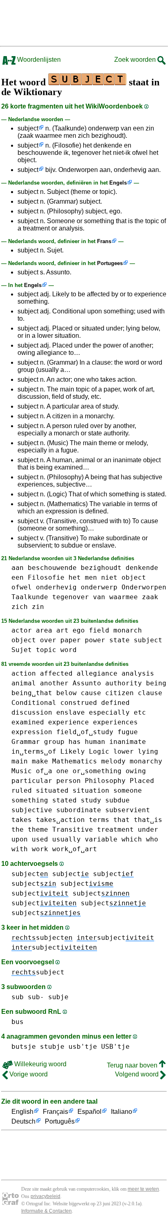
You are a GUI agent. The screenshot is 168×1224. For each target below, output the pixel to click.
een (17, 577)
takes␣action (60, 820)
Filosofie (46, 577)
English (22, 1111)
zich (19, 607)
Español (89, 1111)
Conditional (33, 703)
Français (55, 1111)
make (40, 761)
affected (56, 673)
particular (31, 781)
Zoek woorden (135, 59)
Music (21, 771)
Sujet (21, 650)
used (40, 839)
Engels (118, 183)
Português (60, 1121)
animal (23, 683)
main (19, 761)
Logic (99, 751)
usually (66, 839)
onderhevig (56, 587)
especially (109, 712)
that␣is (148, 820)
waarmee (123, 597)
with (19, 849)
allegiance (97, 673)
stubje (52, 1046)
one (62, 771)
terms (99, 820)
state (119, 640)
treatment (115, 829)
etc (140, 712)
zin (38, 607)
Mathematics (74, 761)
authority (123, 683)
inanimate (127, 742)
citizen (119, 693)
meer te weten (143, 1189)
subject (28, 128)
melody (113, 761)
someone (127, 790)
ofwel (21, 587)
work (40, 849)
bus (17, 1022)
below (66, 693)
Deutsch (23, 1121)
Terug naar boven (133, 1065)
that (121, 820)
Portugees (110, 263)
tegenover (70, 597)
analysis (138, 673)
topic (46, 650)
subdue (117, 800)
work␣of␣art (74, 849)
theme (38, 829)
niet (109, 577)
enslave (70, 712)
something (29, 800)
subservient (127, 810)
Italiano (121, 1111)
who (152, 839)
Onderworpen (144, 587)
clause (150, 693)
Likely (72, 751)
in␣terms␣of (33, 751)
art (62, 630)
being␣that (31, 693)
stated (64, 800)
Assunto (87, 683)
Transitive (72, 829)
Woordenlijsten (38, 59)
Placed (142, 781)
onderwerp (99, 587)
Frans (104, 241)
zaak (150, 597)
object (134, 577)
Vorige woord (28, 1074)
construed (78, 703)
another (54, 683)
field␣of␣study (84, 732)
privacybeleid (45, 1196)
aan (17, 568)
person (68, 781)
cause (91, 693)
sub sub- (27, 997)
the (17, 829)
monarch (127, 630)
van (99, 597)
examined (27, 722)
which (132, 839)
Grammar (25, 742)
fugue (127, 732)
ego (79, 630)
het (75, 577)
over (48, 640)
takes (21, 820)
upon (19, 839)
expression (31, 732)
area (44, 630)
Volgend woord (137, 1074)
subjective (31, 810)
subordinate (78, 810)
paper (70, 640)
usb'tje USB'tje (99, 1046)
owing (136, 771)
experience (68, 722)
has (75, 742)
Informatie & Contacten (46, 1211)
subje (58, 997)
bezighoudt (101, 568)
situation (91, 790)
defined (115, 703)
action (23, 673)
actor (21, 630)
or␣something (97, 771)
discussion (31, 712)
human (95, 742)
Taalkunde (29, 597)
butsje (23, 1046)
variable (101, 839)
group (54, 742)
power (95, 640)
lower (123, 751)
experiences (115, 722)
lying (148, 751)
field (99, 630)
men (91, 577)
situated (52, 790)
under (148, 829)
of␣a (44, 771)
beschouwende (52, 568)
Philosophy (105, 781)
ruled (21, 790)
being (156, 683)
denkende (142, 568)
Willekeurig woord (39, 1064)
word (68, 650)
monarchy (146, 761)
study (91, 800)
